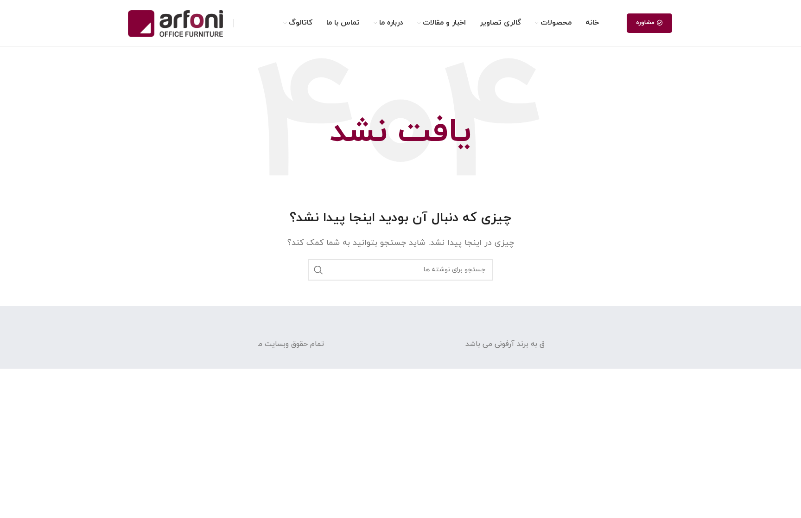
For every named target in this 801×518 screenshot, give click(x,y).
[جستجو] (318, 270)
